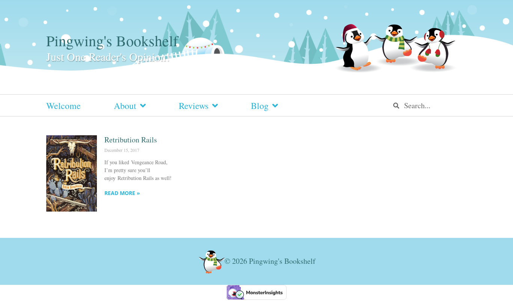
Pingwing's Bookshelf (112, 40)
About (125, 106)
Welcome (63, 106)
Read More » (122, 193)
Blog (260, 106)
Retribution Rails (130, 140)
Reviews (193, 106)
